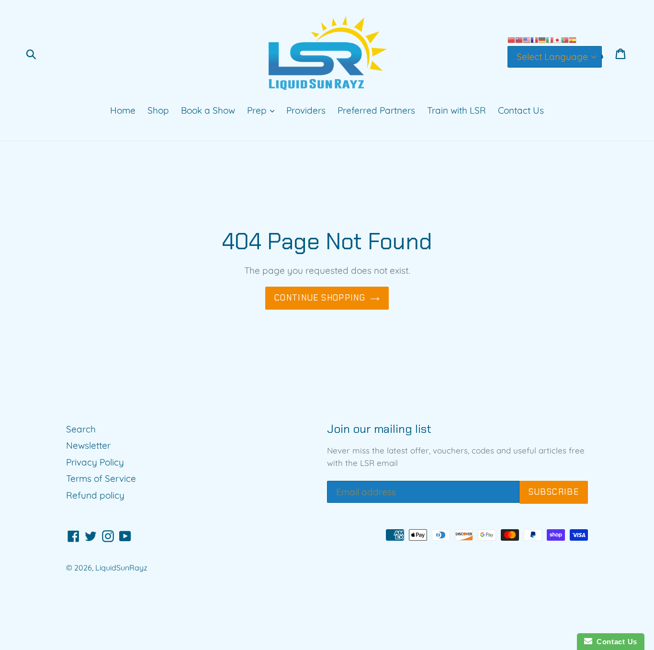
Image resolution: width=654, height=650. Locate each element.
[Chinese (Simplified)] (511, 39)
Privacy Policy (95, 462)
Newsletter (88, 445)
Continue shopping (319, 297)
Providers (306, 110)
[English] (526, 39)
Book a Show (208, 110)
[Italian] (549, 39)
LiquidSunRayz (121, 567)
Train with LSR (456, 110)
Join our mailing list (379, 429)
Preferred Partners (376, 110)
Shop (158, 110)
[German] (542, 39)
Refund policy (95, 495)
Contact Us (521, 110)
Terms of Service (101, 478)
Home (122, 110)
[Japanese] (557, 39)
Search (81, 429)
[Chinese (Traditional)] (519, 39)
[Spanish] (572, 39)
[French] (534, 39)
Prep (258, 110)
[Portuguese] (565, 39)
